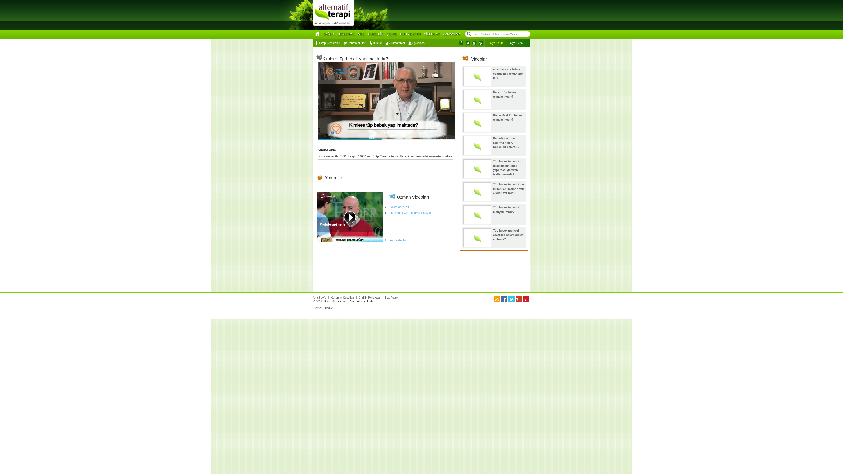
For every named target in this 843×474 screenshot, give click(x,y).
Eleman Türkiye (323, 308)
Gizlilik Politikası (369, 297)
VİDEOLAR (432, 34)
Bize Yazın (391, 297)
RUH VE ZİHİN (410, 34)
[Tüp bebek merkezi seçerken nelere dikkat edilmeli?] (477, 246)
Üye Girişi (516, 43)
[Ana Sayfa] (317, 34)
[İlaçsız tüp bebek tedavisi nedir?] (477, 107)
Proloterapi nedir (398, 207)
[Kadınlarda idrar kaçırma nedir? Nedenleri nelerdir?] (477, 153)
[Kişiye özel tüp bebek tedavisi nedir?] (477, 130)
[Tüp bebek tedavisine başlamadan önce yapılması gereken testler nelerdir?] (477, 176)
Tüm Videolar (397, 240)
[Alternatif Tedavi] (333, 25)
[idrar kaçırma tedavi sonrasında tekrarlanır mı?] (477, 84)
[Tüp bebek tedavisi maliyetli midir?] (477, 222)
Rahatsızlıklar (356, 43)
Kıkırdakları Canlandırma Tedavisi (409, 212)
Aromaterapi (397, 43)
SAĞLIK (328, 34)
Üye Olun (496, 43)
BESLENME (346, 34)
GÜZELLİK (375, 34)
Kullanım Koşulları (342, 297)
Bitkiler (377, 43)
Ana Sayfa (319, 297)
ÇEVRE (391, 34)
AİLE (361, 34)
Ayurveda (418, 43)
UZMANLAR (451, 34)
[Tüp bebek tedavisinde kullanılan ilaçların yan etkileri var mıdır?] (477, 199)
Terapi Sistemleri (329, 43)
